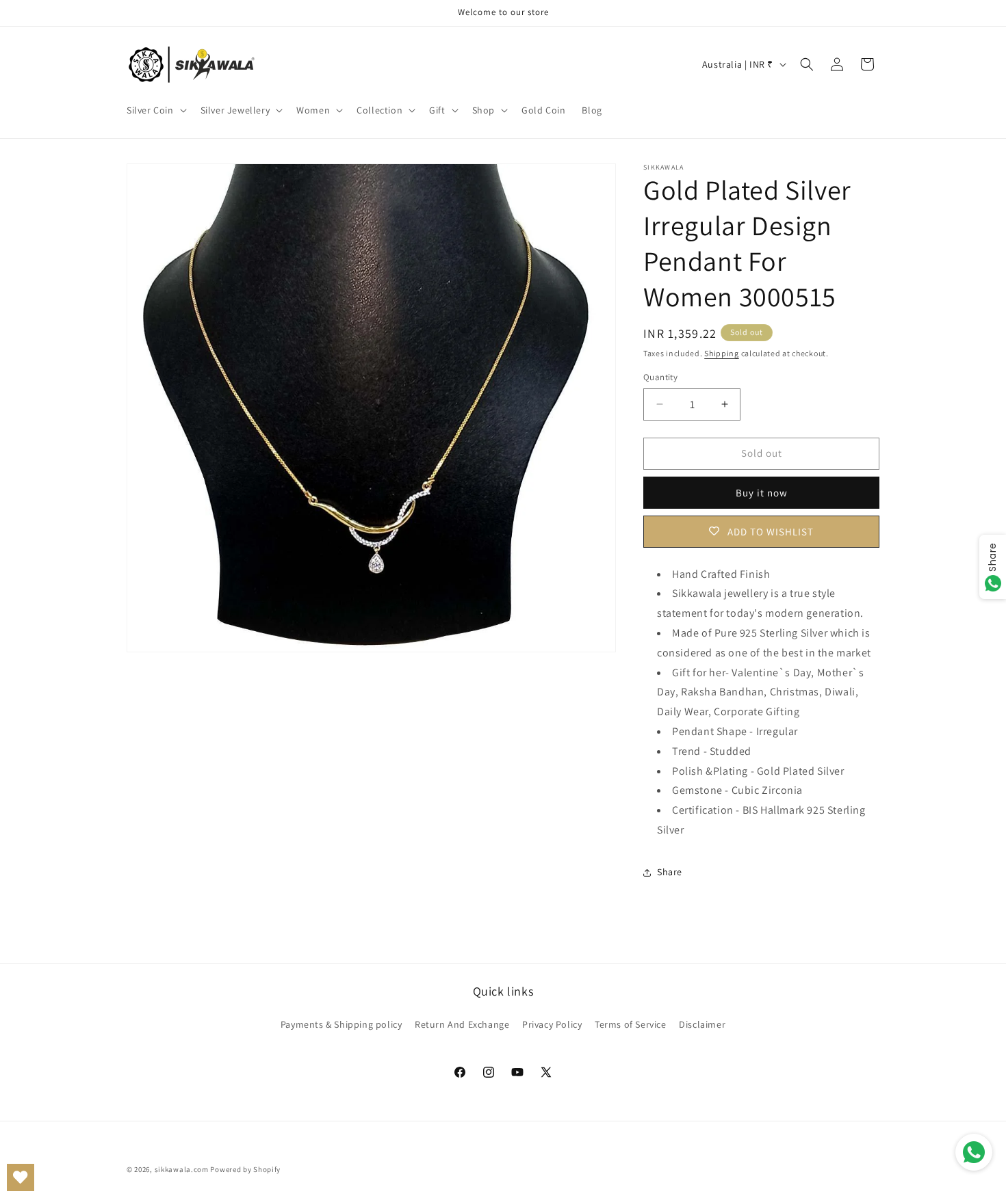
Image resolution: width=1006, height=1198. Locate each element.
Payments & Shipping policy (341, 1024)
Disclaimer (702, 1024)
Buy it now (762, 492)
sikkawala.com (182, 1169)
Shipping (721, 353)
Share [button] (669, 872)
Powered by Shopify (245, 1169)
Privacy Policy (552, 1024)
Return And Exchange (462, 1024)
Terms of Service (631, 1024)
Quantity (660, 377)
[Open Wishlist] (20, 1177)
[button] (155, 110)
